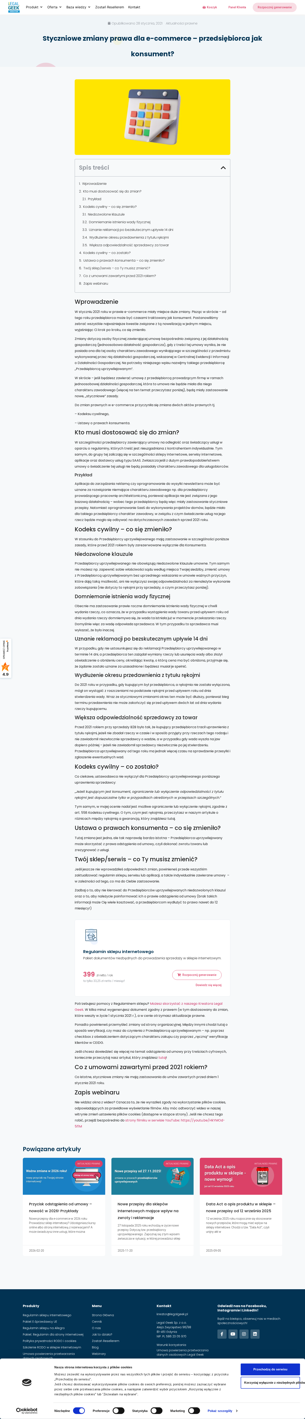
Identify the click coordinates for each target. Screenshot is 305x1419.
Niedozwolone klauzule (106, 214)
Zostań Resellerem (105, 1341)
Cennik (97, 1322)
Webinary (99, 1354)
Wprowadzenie (94, 183)
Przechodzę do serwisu (270, 1369)
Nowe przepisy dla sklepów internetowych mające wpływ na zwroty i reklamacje (148, 1210)
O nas (96, 1328)
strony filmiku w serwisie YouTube (152, 1120)
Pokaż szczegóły (220, 1411)
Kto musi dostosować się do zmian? (112, 191)
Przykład (94, 199)
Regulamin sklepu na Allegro (44, 1328)
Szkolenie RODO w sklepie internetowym (52, 1347)
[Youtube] (233, 1334)
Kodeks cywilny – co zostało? (107, 252)
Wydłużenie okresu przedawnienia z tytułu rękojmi (129, 237)
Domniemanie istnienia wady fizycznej (119, 222)
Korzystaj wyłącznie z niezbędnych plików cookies (272, 1382)
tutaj (162, 1057)
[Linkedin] (255, 1334)
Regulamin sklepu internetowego (47, 1315)
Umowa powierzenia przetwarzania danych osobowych (49, 1356)
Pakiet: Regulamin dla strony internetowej (53, 1334)
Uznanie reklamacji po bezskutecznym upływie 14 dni (131, 229)
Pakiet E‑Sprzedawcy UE (40, 1322)
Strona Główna (103, 1315)
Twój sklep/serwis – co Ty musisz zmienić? (116, 268)
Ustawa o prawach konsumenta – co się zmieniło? (124, 260)
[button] (34, 7)
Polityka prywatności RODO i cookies (49, 1341)
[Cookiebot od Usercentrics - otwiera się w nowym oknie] (27, 1411)
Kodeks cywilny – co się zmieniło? (110, 206)
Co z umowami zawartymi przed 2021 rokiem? (119, 275)
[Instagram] (244, 1334)
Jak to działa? (102, 1334)
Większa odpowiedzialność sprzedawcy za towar (129, 245)
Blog (95, 1347)
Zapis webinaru (95, 283)
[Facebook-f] (222, 1334)
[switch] (118, 1410)
